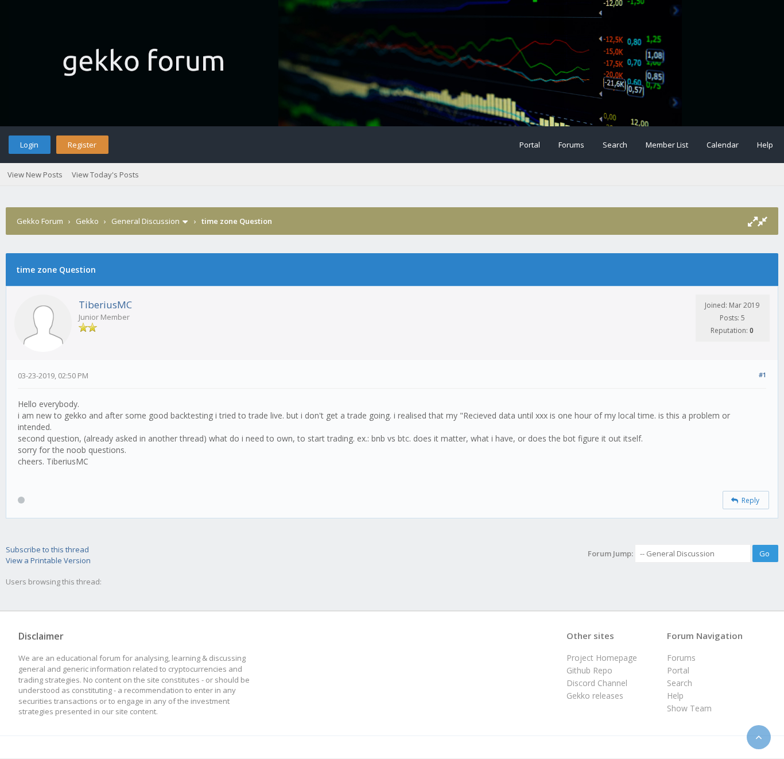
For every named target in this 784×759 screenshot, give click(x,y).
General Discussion (145, 221)
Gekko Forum (40, 221)
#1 (762, 374)
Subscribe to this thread (47, 549)
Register (82, 145)
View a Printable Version (48, 560)
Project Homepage (601, 657)
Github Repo (589, 670)
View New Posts (35, 174)
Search (615, 145)
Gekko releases (594, 695)
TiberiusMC (105, 304)
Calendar (723, 145)
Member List (667, 145)
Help (765, 145)
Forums (571, 145)
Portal (529, 145)
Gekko (87, 221)
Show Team (689, 708)
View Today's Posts (105, 174)
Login (29, 145)
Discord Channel (596, 682)
